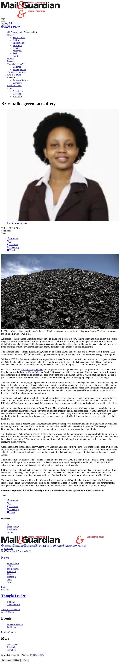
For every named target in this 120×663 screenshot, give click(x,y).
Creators (9, 548)
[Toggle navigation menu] (3, 20)
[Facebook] (2, 27)
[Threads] (9, 27)
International (13, 569)
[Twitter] (14, 27)
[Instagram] (5, 27)
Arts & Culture (8, 612)
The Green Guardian (10, 609)
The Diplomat (13, 604)
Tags (3, 548)
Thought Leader (13, 596)
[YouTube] (19, 27)
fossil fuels (12, 529)
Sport (9, 582)
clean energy (13, 526)
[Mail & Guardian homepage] (60, 9)
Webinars (11, 627)
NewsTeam (38, 655)
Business (5, 589)
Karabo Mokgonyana (17, 223)
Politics (4, 587)
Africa (10, 566)
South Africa (13, 563)
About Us (11, 650)
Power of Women (15, 624)
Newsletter (12, 644)
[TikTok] (12, 27)
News (5, 557)
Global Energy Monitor (32, 369)
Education (11, 571)
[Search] (10, 24)
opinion (10, 532)
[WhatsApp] (16, 27)
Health (10, 574)
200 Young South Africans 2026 (16, 551)
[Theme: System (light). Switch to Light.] (5, 23)
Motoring (11, 576)
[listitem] (7, 546)
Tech (9, 579)
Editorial (11, 602)
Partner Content (8, 632)
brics (9, 524)
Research (11, 647)
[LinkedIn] (7, 27)
